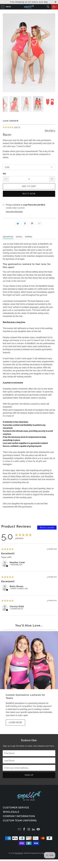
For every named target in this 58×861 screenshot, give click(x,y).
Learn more (15, 696)
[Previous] (5, 39)
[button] (6, 153)
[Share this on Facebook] (25, 198)
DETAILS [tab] (19, 211)
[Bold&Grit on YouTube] (38, 803)
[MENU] (1, 6)
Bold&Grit (19, 827)
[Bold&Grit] (29, 6)
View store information (14, 185)
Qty (4, 147)
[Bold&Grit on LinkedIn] (34, 803)
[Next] (53, 39)
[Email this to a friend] (39, 198)
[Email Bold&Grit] (20, 803)
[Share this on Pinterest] (32, 198)
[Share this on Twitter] (18, 198)
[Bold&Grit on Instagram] (29, 803)
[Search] (48, 6)
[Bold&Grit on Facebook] (24, 803)
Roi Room (45, 827)
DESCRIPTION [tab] (8, 211)
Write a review (47, 501)
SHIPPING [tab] (28, 211)
